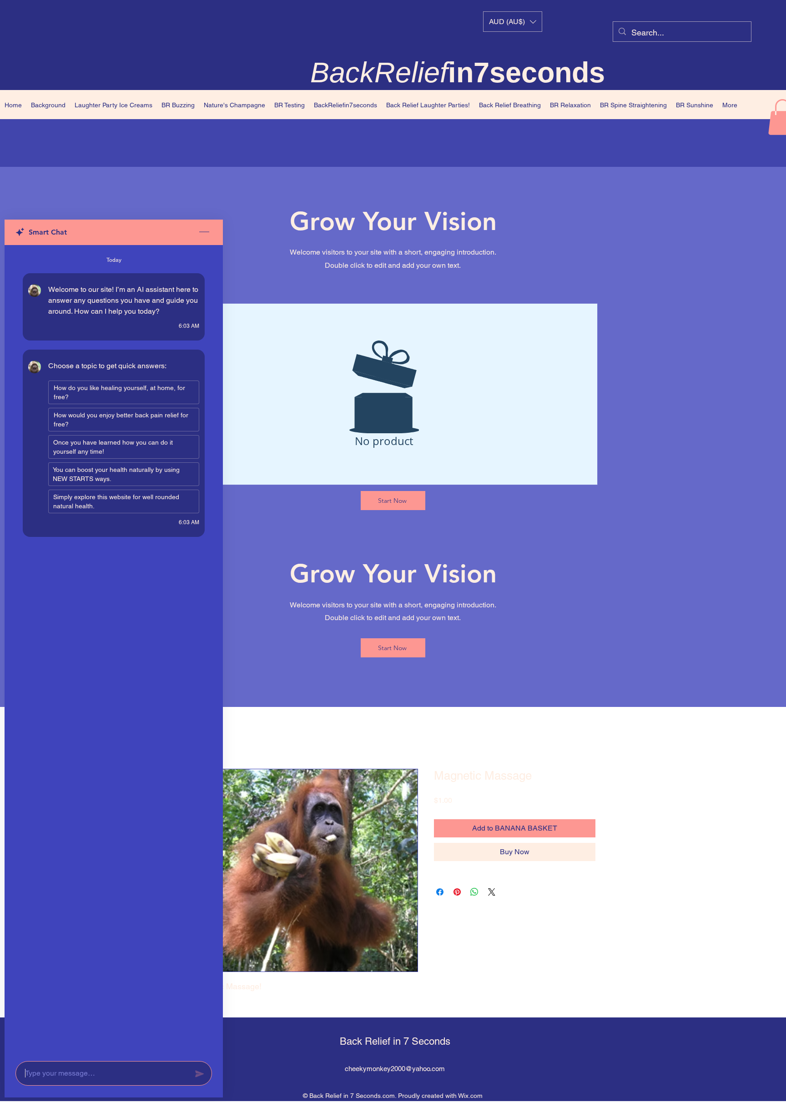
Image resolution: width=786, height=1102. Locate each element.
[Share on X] (491, 892)
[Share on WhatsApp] (474, 892)
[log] (114, 650)
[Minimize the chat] (204, 232)
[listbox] (512, 21)
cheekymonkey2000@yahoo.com (395, 1069)
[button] (512, 21)
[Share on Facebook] (439, 892)
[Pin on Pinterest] (457, 892)
